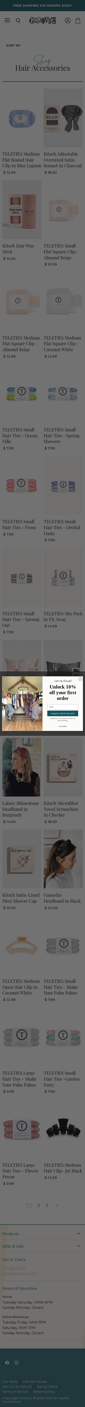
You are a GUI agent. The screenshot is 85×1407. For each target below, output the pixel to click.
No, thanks (63, 726)
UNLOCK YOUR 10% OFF (63, 713)
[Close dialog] (80, 679)
